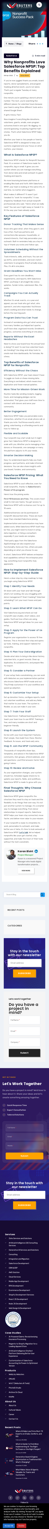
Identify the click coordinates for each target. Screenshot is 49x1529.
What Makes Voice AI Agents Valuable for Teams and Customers (27, 1472)
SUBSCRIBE (24, 973)
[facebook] (37, 43)
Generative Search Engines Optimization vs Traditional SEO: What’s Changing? (29, 1459)
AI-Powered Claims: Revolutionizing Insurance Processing (23, 1338)
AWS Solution (14, 1272)
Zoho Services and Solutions (20, 1238)
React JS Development (18, 1299)
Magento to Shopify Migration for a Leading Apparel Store (23, 1345)
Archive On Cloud (15, 1392)
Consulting (13, 1254)
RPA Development (16, 1286)
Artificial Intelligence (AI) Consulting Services (23, 1244)
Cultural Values (15, 1410)
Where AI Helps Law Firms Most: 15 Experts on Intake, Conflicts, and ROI (29, 1434)
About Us (12, 1405)
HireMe (11, 1397)
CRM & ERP (13, 1268)
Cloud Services (15, 1277)
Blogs (18, 44)
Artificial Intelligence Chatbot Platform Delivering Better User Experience (22, 1353)
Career (11, 1414)
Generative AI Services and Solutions (24, 1250)
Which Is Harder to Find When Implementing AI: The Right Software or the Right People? (28, 1446)
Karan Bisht (25, 851)
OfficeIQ (12, 1379)
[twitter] (39, 43)
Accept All (9, 1526)
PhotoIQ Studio (15, 1388)
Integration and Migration (19, 1259)
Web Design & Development (20, 1308)
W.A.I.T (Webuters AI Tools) (19, 1383)
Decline (21, 1526)
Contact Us (13, 1419)
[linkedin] (42, 43)
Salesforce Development (19, 1263)
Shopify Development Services (21, 1295)
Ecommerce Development (19, 1290)
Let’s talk (23, 832)
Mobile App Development (19, 1281)
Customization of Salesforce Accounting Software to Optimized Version (23, 1363)
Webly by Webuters (16, 1374)
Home (11, 44)
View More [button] (26, 871)
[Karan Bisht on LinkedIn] (36, 851)
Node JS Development (18, 1304)
